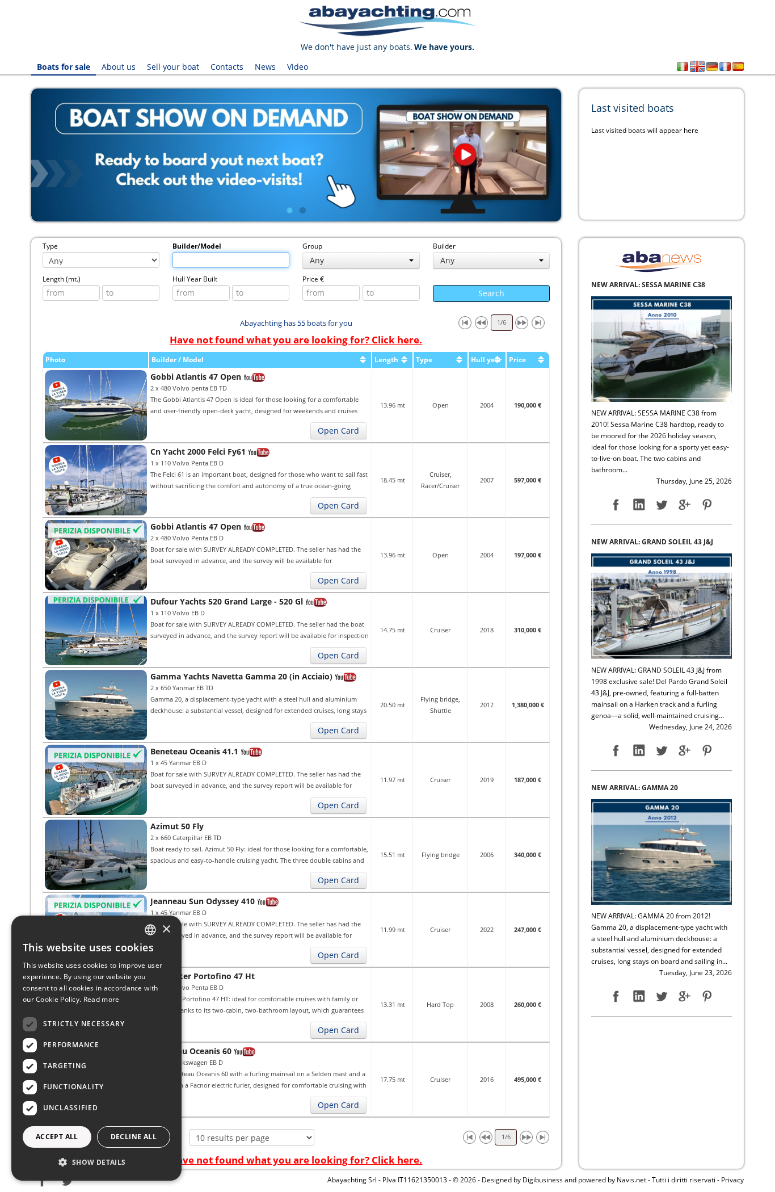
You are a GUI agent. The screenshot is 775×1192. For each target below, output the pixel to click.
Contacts (226, 66)
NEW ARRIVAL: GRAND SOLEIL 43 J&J (652, 284)
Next (578, 155)
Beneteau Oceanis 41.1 (194, 751)
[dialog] (96, 1048)
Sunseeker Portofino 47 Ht (202, 976)
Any (317, 260)
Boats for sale (63, 66)
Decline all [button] (134, 1136)
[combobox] (150, 929)
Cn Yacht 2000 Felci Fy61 (198, 451)
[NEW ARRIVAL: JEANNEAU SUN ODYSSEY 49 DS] (661, 851)
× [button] (166, 929)
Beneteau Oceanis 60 (190, 1051)
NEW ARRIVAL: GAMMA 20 (634, 530)
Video (297, 66)
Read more (101, 999)
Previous (14, 155)
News (265, 66)
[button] (96, 1162)
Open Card (338, 430)
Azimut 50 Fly (177, 826)
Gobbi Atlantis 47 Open (195, 376)
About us (119, 66)
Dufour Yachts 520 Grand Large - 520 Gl (226, 601)
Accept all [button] (57, 1136)
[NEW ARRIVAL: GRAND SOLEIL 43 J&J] (661, 348)
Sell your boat (173, 66)
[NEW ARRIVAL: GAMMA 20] (661, 594)
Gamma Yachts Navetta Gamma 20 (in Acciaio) (241, 676)
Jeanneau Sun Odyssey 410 (202, 901)
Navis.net (631, 1180)
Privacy (732, 1180)
